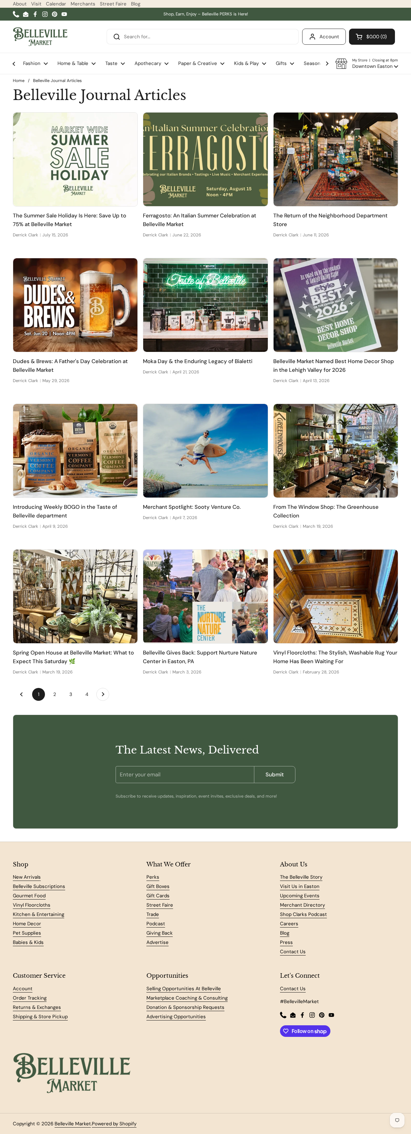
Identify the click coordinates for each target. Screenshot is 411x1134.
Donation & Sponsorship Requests (185, 1007)
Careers (289, 923)
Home (18, 80)
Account (329, 36)
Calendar (56, 4)
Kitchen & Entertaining (38, 914)
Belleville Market (73, 1123)
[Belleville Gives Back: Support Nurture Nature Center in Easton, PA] (205, 596)
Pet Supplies (27, 933)
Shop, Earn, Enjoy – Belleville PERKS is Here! (205, 14)
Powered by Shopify (114, 1123)
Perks (152, 877)
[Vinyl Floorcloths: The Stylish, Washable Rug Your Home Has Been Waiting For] (335, 596)
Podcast (155, 923)
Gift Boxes (158, 886)
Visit (36, 4)
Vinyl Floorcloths (31, 905)
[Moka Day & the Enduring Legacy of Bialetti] (205, 305)
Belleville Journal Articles (57, 80)
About (20, 4)
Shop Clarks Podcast (303, 914)
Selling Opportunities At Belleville (183, 988)
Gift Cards (158, 895)
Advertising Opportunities (176, 1016)
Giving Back (159, 933)
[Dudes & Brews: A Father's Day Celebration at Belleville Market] (75, 305)
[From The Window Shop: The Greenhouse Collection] (335, 451)
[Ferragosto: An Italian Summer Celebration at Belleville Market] (205, 159)
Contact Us (293, 951)
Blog (135, 4)
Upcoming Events (299, 895)
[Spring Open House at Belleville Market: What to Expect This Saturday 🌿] (75, 596)
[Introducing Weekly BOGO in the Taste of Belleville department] (75, 451)
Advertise (157, 942)
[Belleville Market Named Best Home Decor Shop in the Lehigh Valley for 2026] (335, 305)
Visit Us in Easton (299, 886)
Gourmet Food (29, 895)
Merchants (83, 4)
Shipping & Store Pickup (40, 1016)
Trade (152, 914)
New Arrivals (27, 877)
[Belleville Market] (40, 36)
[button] (366, 64)
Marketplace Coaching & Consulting (187, 998)
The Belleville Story (301, 877)
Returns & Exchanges (37, 1007)
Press (286, 942)
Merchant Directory (302, 905)
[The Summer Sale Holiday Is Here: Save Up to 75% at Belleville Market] (75, 159)
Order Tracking (30, 998)
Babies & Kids (28, 942)
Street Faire (113, 4)
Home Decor (27, 923)
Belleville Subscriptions (39, 886)
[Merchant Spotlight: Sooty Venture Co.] (205, 451)
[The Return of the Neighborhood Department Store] (335, 159)
